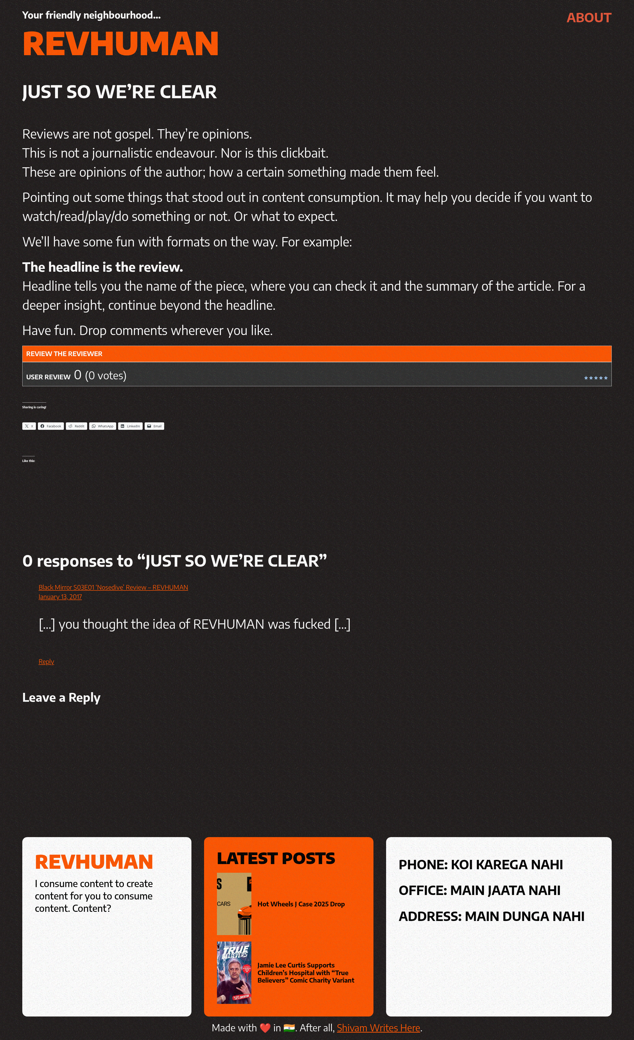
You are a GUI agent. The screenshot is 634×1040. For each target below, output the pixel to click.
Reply (46, 661)
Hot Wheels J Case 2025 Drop (301, 904)
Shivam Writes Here (378, 1027)
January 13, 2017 (60, 597)
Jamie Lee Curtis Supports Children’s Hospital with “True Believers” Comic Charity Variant (306, 972)
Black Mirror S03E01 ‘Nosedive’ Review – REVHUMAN (113, 587)
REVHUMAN (120, 42)
